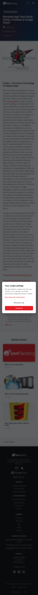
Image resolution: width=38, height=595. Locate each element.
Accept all (19, 308)
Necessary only (19, 303)
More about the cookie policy (15, 297)
